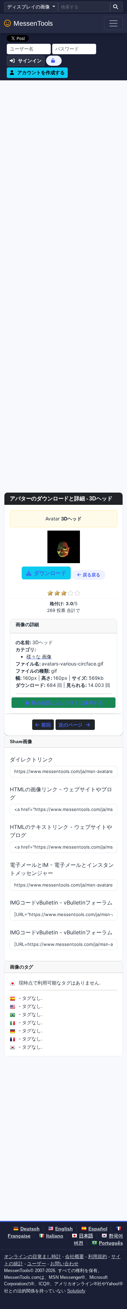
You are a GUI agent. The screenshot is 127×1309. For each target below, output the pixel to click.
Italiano (54, 1235)
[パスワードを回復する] (54, 60)
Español (97, 1228)
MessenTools (33, 23)
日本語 (86, 1235)
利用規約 (97, 1256)
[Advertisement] (63, 147)
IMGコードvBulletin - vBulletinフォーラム (61, 902)
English (64, 1228)
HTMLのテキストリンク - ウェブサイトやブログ (61, 831)
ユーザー (36, 1263)
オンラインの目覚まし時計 (32, 1256)
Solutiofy (76, 1290)
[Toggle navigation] (113, 23)
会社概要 (74, 1256)
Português (111, 1243)
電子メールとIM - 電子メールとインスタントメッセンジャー (62, 868)
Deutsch (30, 1228)
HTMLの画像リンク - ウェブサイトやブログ (61, 793)
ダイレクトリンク (31, 759)
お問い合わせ (64, 1263)
